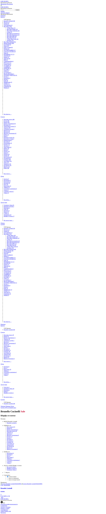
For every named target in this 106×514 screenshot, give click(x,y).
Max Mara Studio (12, 29)
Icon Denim (7, 44)
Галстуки (7, 387)
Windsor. (6, 87)
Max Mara (8, 26)
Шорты (7, 166)
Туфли (6, 193)
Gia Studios (7, 65)
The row (6, 22)
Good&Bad (7, 67)
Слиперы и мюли (9, 191)
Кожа (5, 136)
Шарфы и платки (9, 216)
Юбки (6, 168)
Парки (6, 153)
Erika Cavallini (8, 47)
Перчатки (7, 210)
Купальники (8, 143)
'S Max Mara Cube (12, 39)
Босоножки (7, 180)
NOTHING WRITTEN (10, 75)
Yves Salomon (8, 25)
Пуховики (7, 158)
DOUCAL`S (7, 62)
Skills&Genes (8, 82)
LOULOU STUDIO (10, 51)
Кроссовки (7, 186)
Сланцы (6, 373)
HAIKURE (7, 68)
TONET (6, 83)
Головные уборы (9, 205)
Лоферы (7, 187)
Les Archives (7, 72)
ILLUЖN (7, 69)
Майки (6, 148)
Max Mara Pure (11, 37)
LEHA (6, 71)
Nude (6, 53)
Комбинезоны (8, 140)
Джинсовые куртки (10, 126)
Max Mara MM (12, 36)
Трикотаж (7, 164)
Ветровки (7, 125)
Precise (6, 79)
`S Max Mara (11, 28)
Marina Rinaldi (9, 43)
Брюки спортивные (10, 123)
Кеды (6, 184)
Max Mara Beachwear (13, 35)
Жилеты (7, 132)
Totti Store (7, 85)
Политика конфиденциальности (9, 504)
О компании (4, 505)
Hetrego (6, 48)
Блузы (6, 121)
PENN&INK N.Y (9, 54)
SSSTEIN (7, 55)
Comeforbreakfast (8, 61)
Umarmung (7, 86)
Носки (6, 150)
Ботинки (7, 183)
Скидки (3, 224)
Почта (12, 406)
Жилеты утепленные (10, 133)
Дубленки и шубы (9, 129)
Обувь (2, 176)
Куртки (7, 144)
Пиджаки (7, 349)
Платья (7, 154)
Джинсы (7, 127)
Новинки (3, 15)
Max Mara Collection (13, 30)
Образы (3, 223)
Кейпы (6, 134)
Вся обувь (7, 200)
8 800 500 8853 (4, 1)
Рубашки (7, 159)
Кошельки (7, 208)
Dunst (6, 46)
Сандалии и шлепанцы (10, 188)
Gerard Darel (7, 64)
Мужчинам (10, 4)
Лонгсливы (7, 147)
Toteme (6, 23)
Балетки (6, 179)
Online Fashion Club (6, 511)
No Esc (6, 76)
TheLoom (7, 58)
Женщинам (4, 4)
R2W (6, 80)
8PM (6, 60)
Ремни (6, 212)
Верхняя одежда (9, 119)
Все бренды (7, 114)
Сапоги (6, 190)
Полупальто (8, 157)
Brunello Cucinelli (9, 21)
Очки (6, 209)
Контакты (3, 512)
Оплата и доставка (5, 507)
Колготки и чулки (9, 139)
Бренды (3, 17)
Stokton (6, 57)
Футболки (7, 165)
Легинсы (6, 146)
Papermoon (7, 78)
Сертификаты (4, 510)
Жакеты (7, 130)
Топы (6, 162)
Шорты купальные (9, 358)
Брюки (6, 122)
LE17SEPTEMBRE (9, 50)
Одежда (3, 117)
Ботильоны (7, 181)
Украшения (7, 215)
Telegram (3, 406)
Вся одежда (7, 173)
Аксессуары (4, 202)
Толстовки (7, 161)
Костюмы (7, 141)
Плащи (6, 155)
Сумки (6, 213)
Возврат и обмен (5, 508)
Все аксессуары (9, 220)
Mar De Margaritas (9, 74)
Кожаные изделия (9, 206)
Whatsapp (8, 406)
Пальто (7, 151)
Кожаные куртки (9, 137)
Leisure (9, 32)
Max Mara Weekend (10, 42)
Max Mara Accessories (13, 33)
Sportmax (10, 40)
